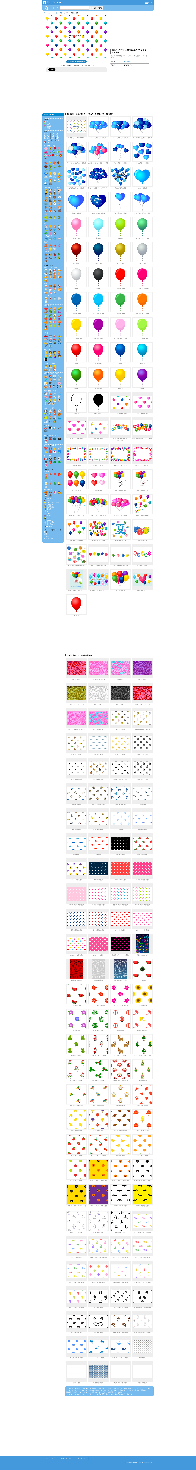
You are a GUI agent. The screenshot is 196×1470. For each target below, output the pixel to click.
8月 (56, 136)
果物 (49, 306)
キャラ (49, 187)
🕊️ (59, 226)
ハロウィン (48, 489)
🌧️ (50, 176)
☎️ (50, 438)
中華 (55, 267)
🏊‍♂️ (59, 417)
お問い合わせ (81, 1458)
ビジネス (47, 363)
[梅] (49, 156)
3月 (48, 134)
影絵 (58, 187)
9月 (48, 138)
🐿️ (50, 207)
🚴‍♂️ (59, 339)
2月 (57, 140)
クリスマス (48, 480)
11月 (58, 138)
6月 (48, 136)
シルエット (48, 536)
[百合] (56, 156)
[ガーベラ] (60, 156)
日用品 (50, 435)
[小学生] (53, 387)
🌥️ (46, 176)
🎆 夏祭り (47, 515)
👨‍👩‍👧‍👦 (46, 359)
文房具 (51, 373)
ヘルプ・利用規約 (65, 1458)
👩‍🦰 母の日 (47, 509)
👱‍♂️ (46, 356)
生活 (49, 350)
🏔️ (55, 180)
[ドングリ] (58, 163)
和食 (45, 267)
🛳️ (50, 345)
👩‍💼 (50, 366)
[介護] (53, 404)
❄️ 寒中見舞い (49, 522)
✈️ (59, 342)
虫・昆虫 (47, 252)
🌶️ (59, 315)
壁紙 (57, 13)
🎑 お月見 (47, 518)
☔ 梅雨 (47, 128)
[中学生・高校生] (57, 387)
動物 (45, 187)
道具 (56, 435)
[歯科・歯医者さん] (49, 404)
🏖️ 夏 (46, 122)
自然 (53, 146)
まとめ (150, 2)
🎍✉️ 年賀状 (48, 526)
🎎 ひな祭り (48, 505)
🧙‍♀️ (59, 492)
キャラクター (48, 456)
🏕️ (55, 421)
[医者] (58, 400)
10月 (53, 138)
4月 (52, 134)
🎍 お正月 (47, 498)
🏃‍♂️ (55, 383)
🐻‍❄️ (59, 197)
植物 (48, 146)
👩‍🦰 (59, 352)
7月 (52, 136)
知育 (57, 373)
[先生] (50, 387)
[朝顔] (53, 152)
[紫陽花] (50, 152)
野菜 (45, 306)
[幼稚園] (61, 387)
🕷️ (50, 495)
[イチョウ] (50, 163)
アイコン (47, 445)
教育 (45, 373)
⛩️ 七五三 (47, 520)
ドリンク (47, 295)
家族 (45, 350)
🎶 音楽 (46, 425)
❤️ (50, 397)
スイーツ (47, 283)
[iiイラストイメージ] (52, 3)
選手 (53, 408)
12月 (49, 140)
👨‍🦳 (50, 356)
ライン (49, 532)
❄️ (55, 176)
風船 (61, 13)
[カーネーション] (45, 156)
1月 (53, 140)
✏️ (59, 376)
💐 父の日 (47, 126)
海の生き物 (48, 236)
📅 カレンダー (49, 142)
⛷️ (46, 421)
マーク (53, 445)
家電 (45, 435)
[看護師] (45, 404)
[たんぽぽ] (57, 152)
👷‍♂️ (55, 366)
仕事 (53, 363)
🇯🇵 (55, 451)
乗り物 (46, 333)
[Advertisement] (129, 31)
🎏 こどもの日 (49, 507)
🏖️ (59, 180)
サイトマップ (50, 1458)
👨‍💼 (46, 366)
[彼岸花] (45, 159)
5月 (56, 134)
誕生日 (46, 471)
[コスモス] (61, 152)
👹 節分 (47, 500)
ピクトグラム (49, 538)
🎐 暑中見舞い (49, 524)
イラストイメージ (48, 13)
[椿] (53, 156)
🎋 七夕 (47, 124)
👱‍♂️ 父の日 (47, 511)
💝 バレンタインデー (51, 503)
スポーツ (47, 408)
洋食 (50, 267)
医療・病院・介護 (50, 391)
